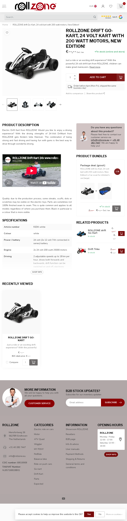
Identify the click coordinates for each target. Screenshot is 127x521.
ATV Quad (39, 439)
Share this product (94, 93)
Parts (36, 478)
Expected (38, 483)
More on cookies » (114, 514)
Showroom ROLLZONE (77, 429)
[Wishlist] (110, 6)
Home (5, 24)
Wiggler (38, 444)
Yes (89, 514)
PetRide (38, 454)
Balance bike (40, 459)
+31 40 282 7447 (17, 447)
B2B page (70, 439)
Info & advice (72, 444)
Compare (13, 362)
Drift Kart (38, 473)
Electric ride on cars (44, 429)
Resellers (70, 434)
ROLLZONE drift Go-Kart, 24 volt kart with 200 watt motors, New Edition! (46, 24)
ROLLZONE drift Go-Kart (21, 339)
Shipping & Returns (75, 459)
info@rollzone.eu (100, 140)
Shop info (111, 454)
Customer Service (39, 403)
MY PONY (39, 449)
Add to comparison (74, 93)
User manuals (72, 449)
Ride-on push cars (43, 464)
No (100, 514)
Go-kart (38, 469)
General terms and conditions (75, 466)
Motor (37, 434)
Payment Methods (74, 454)
